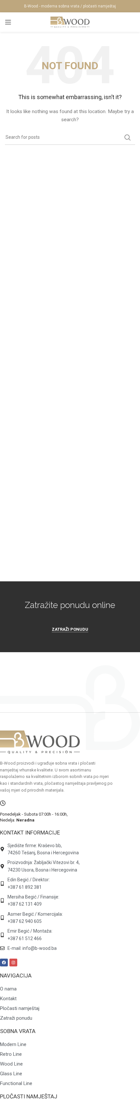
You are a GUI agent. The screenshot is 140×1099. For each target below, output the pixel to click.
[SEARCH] (127, 137)
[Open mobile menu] (8, 22)
